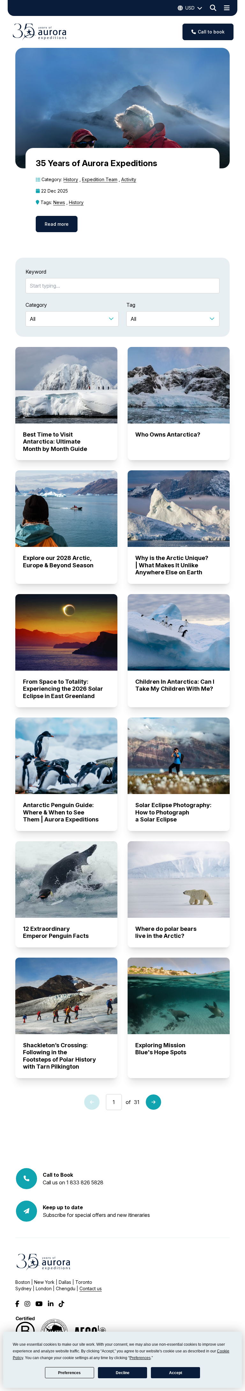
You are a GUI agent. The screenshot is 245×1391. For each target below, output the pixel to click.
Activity (128, 179)
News (59, 202)
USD (190, 8)
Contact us (90, 1288)
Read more (57, 224)
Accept (175, 1373)
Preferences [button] (140, 1358)
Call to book (211, 31)
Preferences (69, 1373)
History (70, 179)
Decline (123, 1373)
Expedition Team (99, 179)
